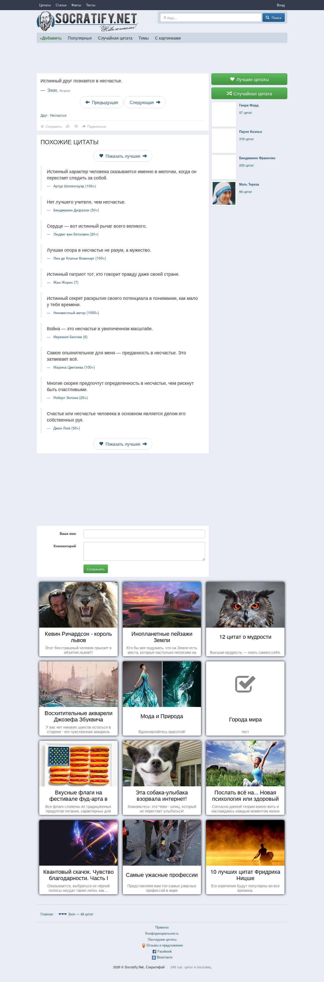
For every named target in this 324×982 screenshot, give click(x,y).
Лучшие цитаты (252, 79)
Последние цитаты (162, 939)
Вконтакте (164, 957)
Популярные (80, 38)
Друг (44, 115)
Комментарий (65, 545)
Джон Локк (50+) (66, 427)
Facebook (164, 951)
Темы (143, 38)
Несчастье (58, 115)
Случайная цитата (115, 38)
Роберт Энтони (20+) (70, 397)
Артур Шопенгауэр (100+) (74, 185)
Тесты (90, 5)
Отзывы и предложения (165, 945)
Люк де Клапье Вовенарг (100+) (79, 258)
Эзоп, (58, 90)
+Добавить (51, 38)
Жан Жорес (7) (65, 282)
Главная (46, 914)
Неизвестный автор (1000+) (76, 312)
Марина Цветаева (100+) (74, 367)
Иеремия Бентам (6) (70, 336)
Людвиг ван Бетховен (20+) (75, 234)
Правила (162, 927)
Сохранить (96, 568)
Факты (76, 5)
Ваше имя (68, 533)
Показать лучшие (122, 156)
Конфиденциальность (162, 933)
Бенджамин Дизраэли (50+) (76, 209)
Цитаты (45, 5)
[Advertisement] (162, 58)
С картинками (168, 38)
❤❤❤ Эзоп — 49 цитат (75, 914)
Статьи (61, 5)
